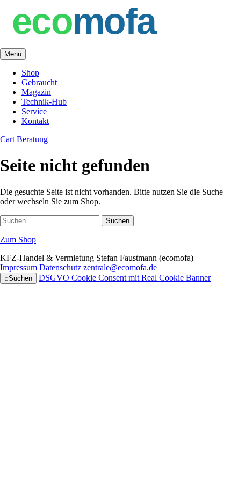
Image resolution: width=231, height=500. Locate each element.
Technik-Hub (44, 101)
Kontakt (35, 121)
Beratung (32, 139)
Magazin (36, 92)
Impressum (18, 267)
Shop (30, 72)
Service (34, 111)
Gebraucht (39, 82)
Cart (7, 139)
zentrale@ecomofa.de (120, 267)
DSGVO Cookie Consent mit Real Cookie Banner (125, 277)
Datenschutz (60, 267)
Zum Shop (18, 239)
